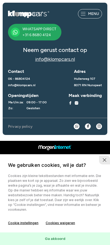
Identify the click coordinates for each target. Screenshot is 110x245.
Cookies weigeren (60, 223)
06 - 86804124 (19, 79)
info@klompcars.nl (55, 59)
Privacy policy (20, 126)
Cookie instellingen (23, 223)
